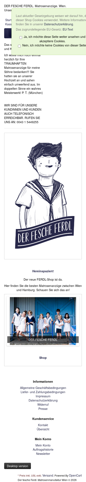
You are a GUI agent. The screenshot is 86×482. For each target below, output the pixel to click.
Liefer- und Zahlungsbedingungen (43, 392)
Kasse (9, 24)
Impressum (43, 396)
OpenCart (75, 475)
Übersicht (43, 429)
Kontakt (43, 425)
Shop (43, 357)
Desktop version (17, 466)
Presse (43, 409)
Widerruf (43, 404)
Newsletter (43, 453)
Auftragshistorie (43, 449)
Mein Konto (43, 445)
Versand (47, 475)
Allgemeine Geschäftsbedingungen (43, 388)
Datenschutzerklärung (58, 24)
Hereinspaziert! (43, 271)
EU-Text (68, 29)
